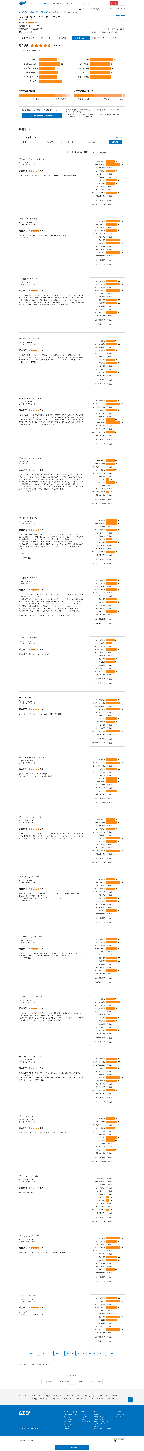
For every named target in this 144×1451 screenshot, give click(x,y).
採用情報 (66, 1428)
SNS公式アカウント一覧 (28, 1428)
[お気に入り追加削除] (118, 17)
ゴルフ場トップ (28, 38)
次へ (112, 1353)
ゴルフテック (54, 1399)
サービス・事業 (68, 1419)
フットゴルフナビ (97, 1399)
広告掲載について (120, 1414)
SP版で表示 (72, 1375)
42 (79, 1353)
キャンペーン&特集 (95, 1381)
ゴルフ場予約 (23, 12)
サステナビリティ (68, 1424)
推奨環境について (98, 1419)
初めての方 (121, 8)
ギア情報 (79, 1396)
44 (90, 1353)
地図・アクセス (98, 38)
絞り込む (115, 142)
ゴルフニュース (68, 1396)
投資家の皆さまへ (68, 1421)
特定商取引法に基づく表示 (101, 1421)
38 (57, 1353)
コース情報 (63, 38)
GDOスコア (113, 1396)
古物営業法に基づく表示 (100, 1424)
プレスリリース (119, 1417)
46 (100, 1353)
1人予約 (79, 1381)
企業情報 (66, 1426)
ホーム (31, 3)
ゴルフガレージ (66, 1399)
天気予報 (116, 38)
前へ (31, 1353)
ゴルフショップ (35, 1396)
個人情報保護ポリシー (100, 1417)
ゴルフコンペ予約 (64, 1381)
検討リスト (101, 8)
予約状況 (84, 8)
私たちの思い (67, 1417)
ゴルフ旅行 (34, 1399)
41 (73, 1353)
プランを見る (72, 1447)
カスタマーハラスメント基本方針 (102, 1428)
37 (51, 1353)
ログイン (113, 3)
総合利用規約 (84, 114)
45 (95, 1353)
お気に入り (111, 8)
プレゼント (43, 1399)
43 (84, 1353)
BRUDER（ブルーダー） (81, 1399)
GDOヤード (41, 110)
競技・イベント (89, 1396)
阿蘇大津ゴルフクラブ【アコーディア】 (53, 12)
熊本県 (31, 12)
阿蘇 (37, 12)
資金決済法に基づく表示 (100, 1426)
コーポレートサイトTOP (70, 1414)
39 (62, 1353)
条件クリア (118, 137)
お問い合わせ (84, 1417)
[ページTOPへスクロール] (130, 1399)
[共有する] (123, 17)
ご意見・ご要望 (85, 1421)
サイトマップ (84, 1414)
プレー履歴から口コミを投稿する (42, 115)
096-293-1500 (28, 32)
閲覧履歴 (92, 8)
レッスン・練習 (102, 1396)
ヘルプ (122, 3)
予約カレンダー (45, 38)
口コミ (81, 38)
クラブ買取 (46, 1396)
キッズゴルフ (110, 1399)
